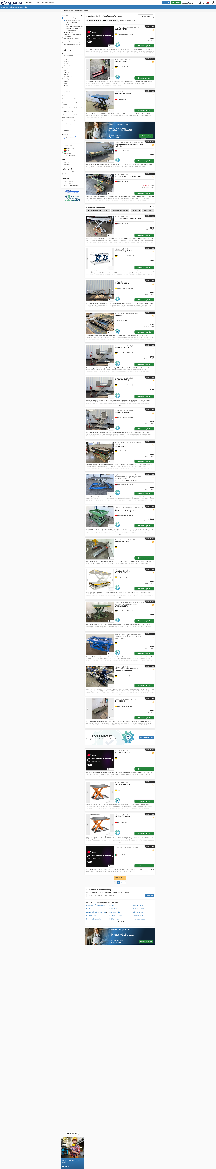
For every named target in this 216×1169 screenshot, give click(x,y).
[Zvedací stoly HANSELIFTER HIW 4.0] (100, 101)
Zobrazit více (120, 922)
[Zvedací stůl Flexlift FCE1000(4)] (100, 290)
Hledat (166, 3)
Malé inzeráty (69, 172)
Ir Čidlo (88, 909)
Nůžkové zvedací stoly (73, 20)
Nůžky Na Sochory (138, 909)
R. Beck (67, 79)
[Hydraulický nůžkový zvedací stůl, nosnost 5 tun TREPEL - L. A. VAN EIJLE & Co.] (100, 516)
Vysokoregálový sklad (73, 28)
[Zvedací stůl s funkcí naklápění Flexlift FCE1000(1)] (100, 387)
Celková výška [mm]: (67, 111)
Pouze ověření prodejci (71, 185)
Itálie (68, 153)
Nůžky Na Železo (138, 912)
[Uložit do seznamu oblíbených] (153, 29)
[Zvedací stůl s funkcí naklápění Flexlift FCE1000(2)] (100, 355)
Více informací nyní (146, 737)
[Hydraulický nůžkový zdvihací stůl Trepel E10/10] (100, 708)
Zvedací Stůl (136, 210)
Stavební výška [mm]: (68, 117)
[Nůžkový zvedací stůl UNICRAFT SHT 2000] (100, 792)
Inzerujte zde (73, 1133)
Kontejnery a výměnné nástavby (72, 23)
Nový (66, 162)
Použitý (67, 164)
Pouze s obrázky (69, 181)
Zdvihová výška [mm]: (68, 124)
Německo (70, 148)
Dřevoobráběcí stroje (72, 42)
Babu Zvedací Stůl (149, 210)
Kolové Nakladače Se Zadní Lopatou (97, 912)
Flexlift (66, 59)
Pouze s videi (68, 183)
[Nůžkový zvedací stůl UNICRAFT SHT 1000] (100, 824)
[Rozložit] (120, 54)
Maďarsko (69, 151)
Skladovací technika (71, 18)
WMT (66, 85)
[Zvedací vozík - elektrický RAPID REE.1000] (100, 69)
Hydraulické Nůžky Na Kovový (95, 905)
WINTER (67, 83)
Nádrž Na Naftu (114, 909)
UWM (66, 61)
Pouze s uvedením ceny (70, 102)
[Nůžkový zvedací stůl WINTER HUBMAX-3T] (100, 579)
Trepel (66, 72)
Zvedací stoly (19, 7)
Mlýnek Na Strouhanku (93, 919)
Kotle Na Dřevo (91, 915)
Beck (66, 74)
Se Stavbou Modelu (139, 919)
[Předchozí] (87, 37)
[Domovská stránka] (61, 10)
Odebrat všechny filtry (128, 20)
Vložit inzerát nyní (146, 136)
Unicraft (67, 66)
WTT (66, 68)
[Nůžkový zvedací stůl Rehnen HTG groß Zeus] (100, 258)
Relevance (146, 16)
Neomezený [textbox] (67, 145)
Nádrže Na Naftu (114, 912)
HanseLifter (68, 77)
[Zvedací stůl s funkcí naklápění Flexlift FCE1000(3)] (100, 420)
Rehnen (67, 70)
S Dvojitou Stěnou (138, 915)
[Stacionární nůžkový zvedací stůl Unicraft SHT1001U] (100, 549)
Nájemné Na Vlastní (115, 915)
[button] (213, 2)
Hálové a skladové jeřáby (74, 26)
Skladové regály (71, 30)
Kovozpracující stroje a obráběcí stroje (73, 35)
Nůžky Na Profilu (138, 905)
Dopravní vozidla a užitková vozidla (71, 39)
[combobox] (72, 145)
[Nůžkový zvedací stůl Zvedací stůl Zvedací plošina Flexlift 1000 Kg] (100, 452)
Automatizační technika (72, 44)
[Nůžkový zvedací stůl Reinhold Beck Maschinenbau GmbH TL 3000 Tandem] (100, 676)
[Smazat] (100, 21)
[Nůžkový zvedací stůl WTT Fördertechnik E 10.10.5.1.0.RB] (100, 226)
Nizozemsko (70, 155)
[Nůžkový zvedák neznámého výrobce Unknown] (100, 323)
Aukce (66, 174)
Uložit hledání (120, 878)
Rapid (66, 81)
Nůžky (25, 7)
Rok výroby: (65, 104)
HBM (66, 63)
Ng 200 (111, 905)
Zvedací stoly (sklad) (7, 7)
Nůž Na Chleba (114, 919)
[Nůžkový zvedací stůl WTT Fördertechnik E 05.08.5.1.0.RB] (100, 184)
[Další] (112, 37)
